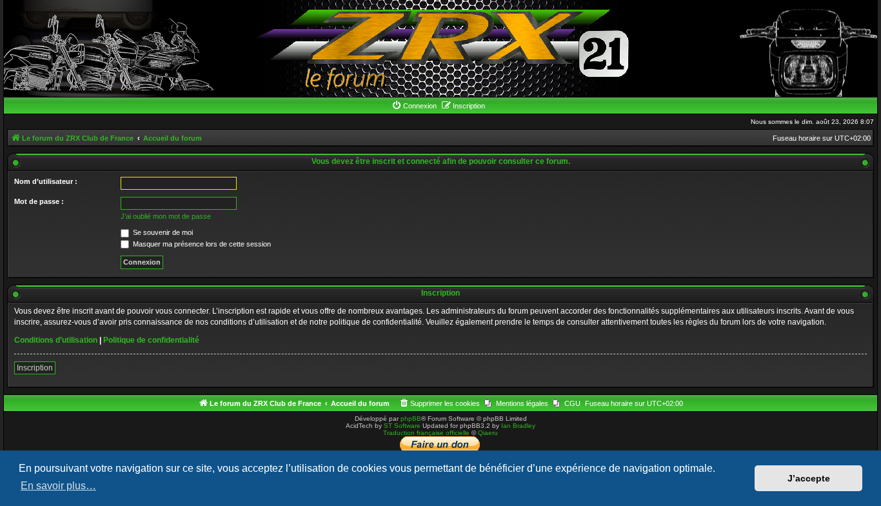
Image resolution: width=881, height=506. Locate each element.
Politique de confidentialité (151, 340)
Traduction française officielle (426, 432)
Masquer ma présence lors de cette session (201, 244)
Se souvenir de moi (162, 232)
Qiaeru (488, 432)
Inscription (35, 367)
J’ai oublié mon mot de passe (166, 216)
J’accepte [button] (808, 478)
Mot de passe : (39, 201)
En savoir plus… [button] (58, 485)
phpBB (411, 418)
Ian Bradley (518, 425)
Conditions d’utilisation (55, 340)
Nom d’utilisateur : (45, 181)
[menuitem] (414, 106)
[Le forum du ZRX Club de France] (441, 48)
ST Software (402, 425)
